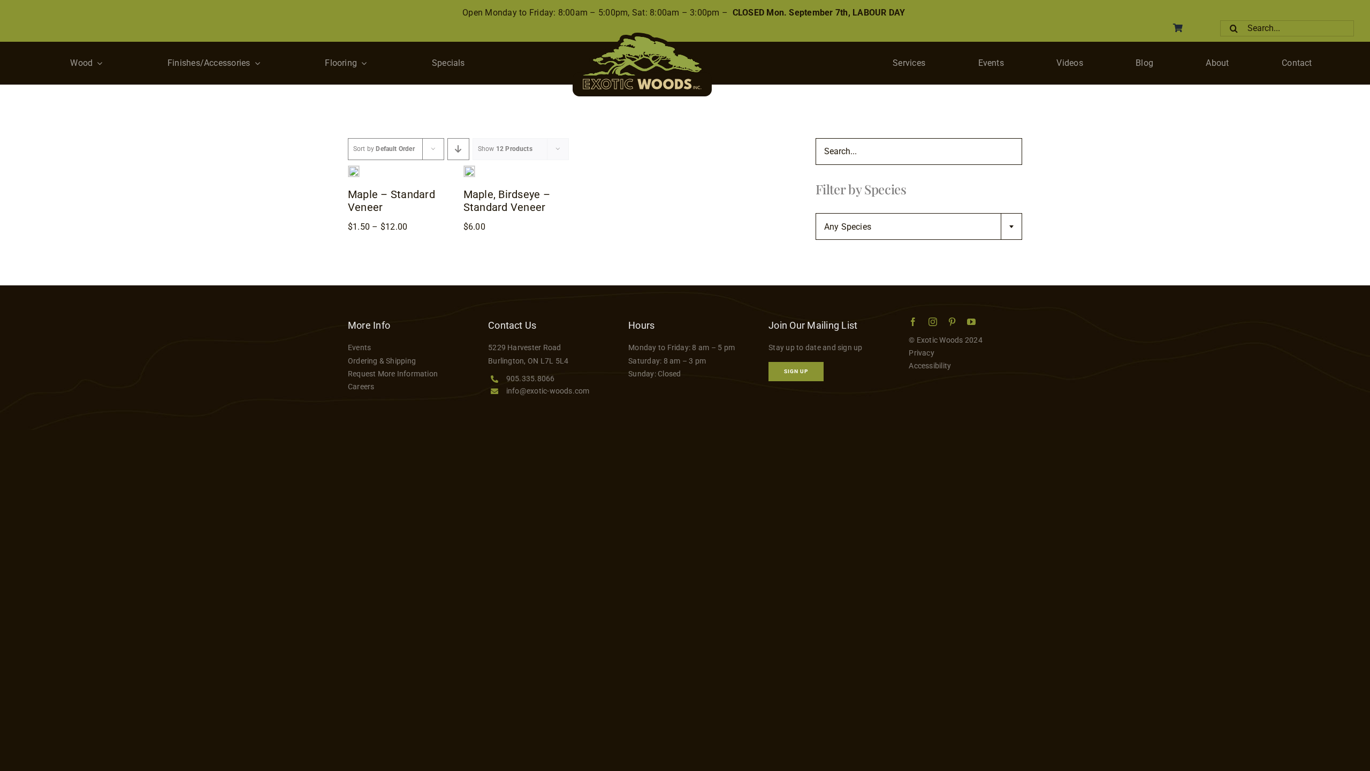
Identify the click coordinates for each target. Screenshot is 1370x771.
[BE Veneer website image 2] (469, 170)
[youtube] (971, 322)
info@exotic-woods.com (548, 391)
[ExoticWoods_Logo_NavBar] (642, 37)
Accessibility (930, 365)
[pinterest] (952, 322)
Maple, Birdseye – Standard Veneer (506, 201)
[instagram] (932, 322)
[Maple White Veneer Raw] (353, 170)
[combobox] (919, 226)
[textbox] (919, 227)
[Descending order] (458, 149)
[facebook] (913, 322)
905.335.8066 (530, 378)
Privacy (921, 353)
